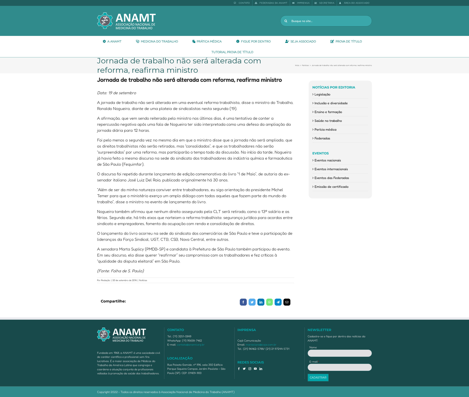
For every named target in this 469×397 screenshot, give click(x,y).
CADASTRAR (318, 377)
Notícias (143, 280)
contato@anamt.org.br (191, 344)
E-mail (314, 361)
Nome (313, 347)
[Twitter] (244, 368)
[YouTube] (255, 368)
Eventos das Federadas (332, 178)
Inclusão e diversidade (331, 103)
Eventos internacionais (331, 169)
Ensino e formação (328, 112)
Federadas (322, 138)
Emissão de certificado (331, 186)
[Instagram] (249, 368)
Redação (105, 280)
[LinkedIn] (260, 368)
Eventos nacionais (328, 160)
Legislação (322, 94)
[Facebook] (238, 368)
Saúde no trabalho (328, 121)
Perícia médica (325, 129)
